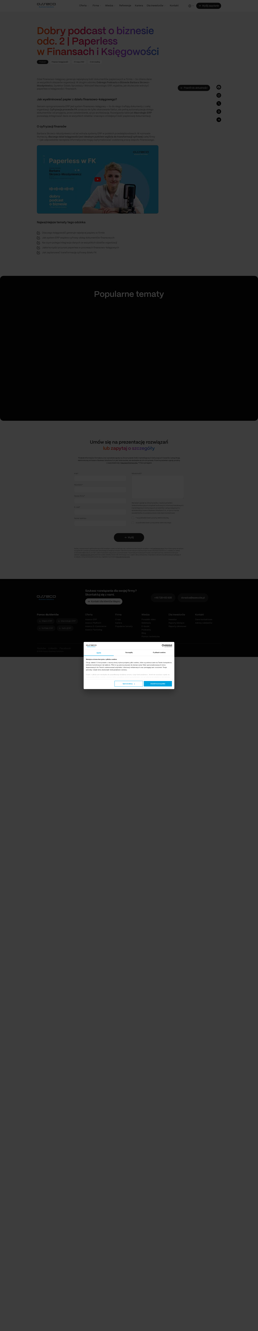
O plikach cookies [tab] (159, 652)
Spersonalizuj (127, 684)
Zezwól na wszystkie (157, 684)
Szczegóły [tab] (129, 652)
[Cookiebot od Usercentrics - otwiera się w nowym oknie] (163, 645)
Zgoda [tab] (99, 653)
